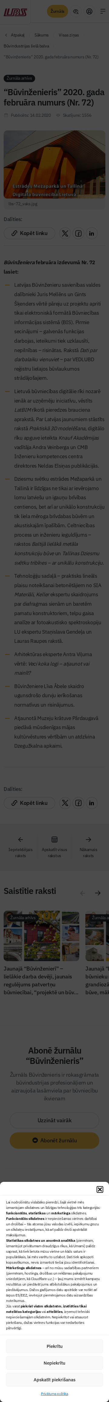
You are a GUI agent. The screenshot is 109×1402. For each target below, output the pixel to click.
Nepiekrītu (54, 1363)
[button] (100, 1189)
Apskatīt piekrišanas (54, 1380)
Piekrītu (55, 1346)
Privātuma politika (54, 1393)
